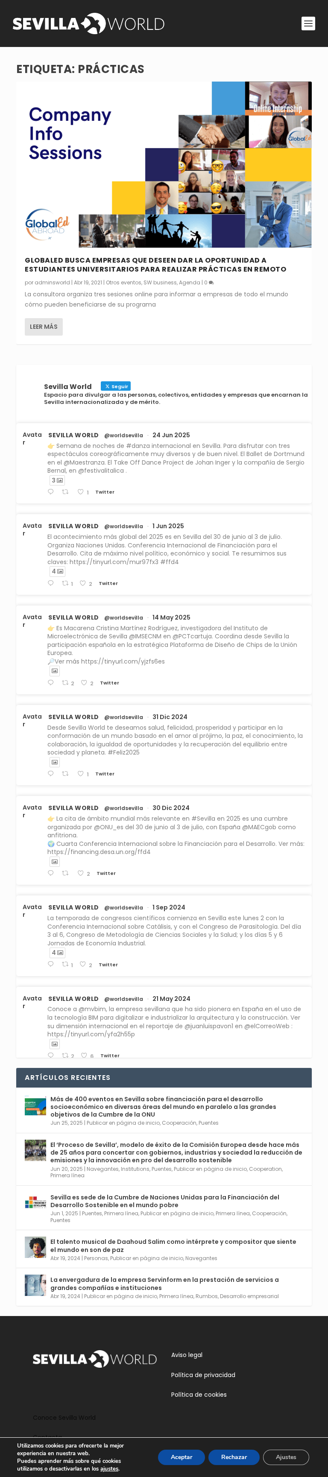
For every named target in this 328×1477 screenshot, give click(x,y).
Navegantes (103, 1169)
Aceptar (181, 1457)
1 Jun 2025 (168, 526)
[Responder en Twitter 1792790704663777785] (52, 1056)
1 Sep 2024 (168, 907)
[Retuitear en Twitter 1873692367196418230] (67, 873)
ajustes (109, 1469)
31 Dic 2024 (169, 717)
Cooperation (265, 1169)
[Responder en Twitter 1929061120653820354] (52, 583)
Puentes (209, 1122)
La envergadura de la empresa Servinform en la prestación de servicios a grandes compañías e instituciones (164, 1283)
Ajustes (286, 1457)
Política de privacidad (203, 1375)
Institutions (135, 1169)
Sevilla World (73, 435)
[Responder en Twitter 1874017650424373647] (52, 774)
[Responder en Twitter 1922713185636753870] (52, 683)
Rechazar (234, 1457)
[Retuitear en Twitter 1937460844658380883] (67, 492)
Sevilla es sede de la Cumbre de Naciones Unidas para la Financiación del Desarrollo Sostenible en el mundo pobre (164, 1201)
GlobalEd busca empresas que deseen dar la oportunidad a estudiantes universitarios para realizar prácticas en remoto (155, 264)
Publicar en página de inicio (123, 1122)
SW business (160, 282)
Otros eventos (123, 282)
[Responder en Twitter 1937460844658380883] (52, 492)
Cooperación (179, 1122)
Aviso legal (186, 1355)
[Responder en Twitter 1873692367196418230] (52, 873)
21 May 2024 (171, 998)
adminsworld (52, 282)
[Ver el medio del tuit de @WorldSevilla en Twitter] (55, 671)
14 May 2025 (171, 617)
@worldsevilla (123, 435)
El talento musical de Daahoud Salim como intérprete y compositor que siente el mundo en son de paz (173, 1245)
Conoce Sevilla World (64, 1417)
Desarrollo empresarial (249, 1296)
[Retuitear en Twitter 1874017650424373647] (67, 774)
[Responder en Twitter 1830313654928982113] (52, 964)
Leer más (44, 326)
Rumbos (207, 1296)
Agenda (189, 282)
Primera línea (67, 1175)
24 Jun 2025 (171, 435)
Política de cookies (199, 1394)
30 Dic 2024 (171, 808)
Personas (96, 1258)
